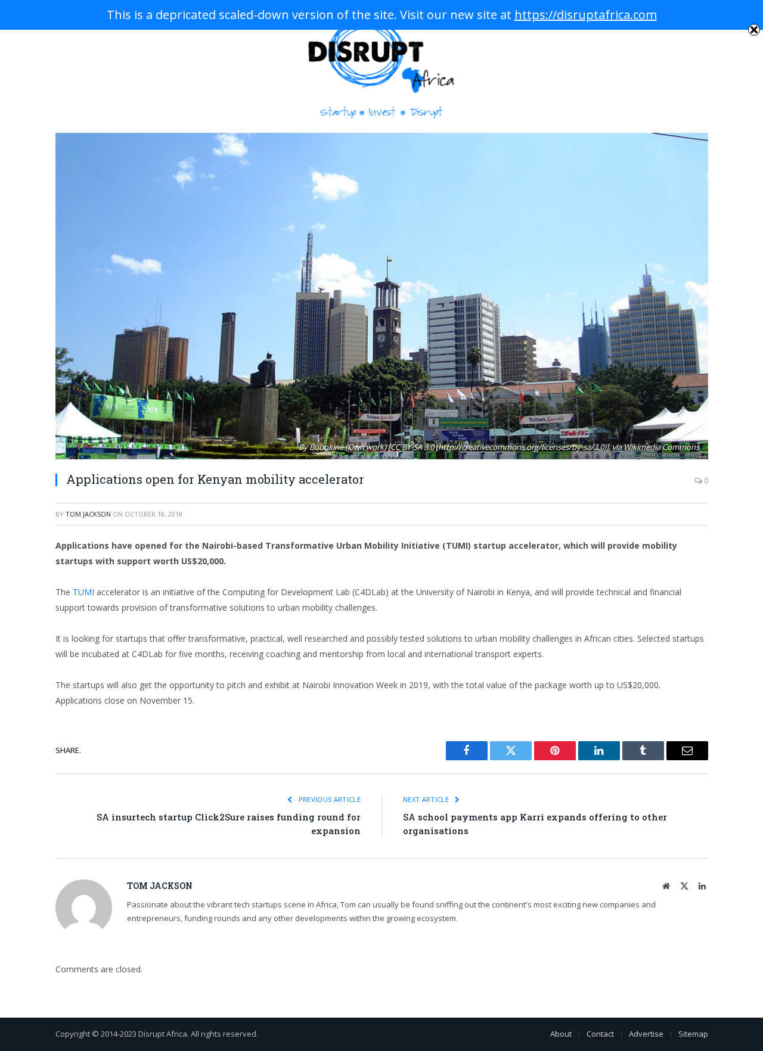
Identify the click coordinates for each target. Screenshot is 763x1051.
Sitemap (693, 1033)
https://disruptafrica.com (585, 15)
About (561, 1033)
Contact (600, 1033)
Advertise (646, 1033)
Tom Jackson (88, 513)
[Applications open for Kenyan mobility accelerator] (381, 296)
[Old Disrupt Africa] (381, 66)
